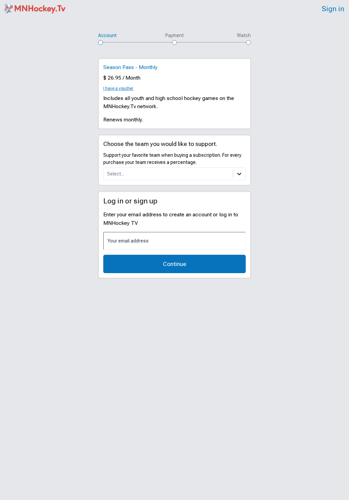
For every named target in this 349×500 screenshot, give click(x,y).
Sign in (333, 9)
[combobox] (107, 173)
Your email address (128, 240)
